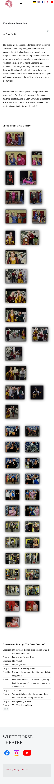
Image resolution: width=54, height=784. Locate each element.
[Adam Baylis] (12, 479)
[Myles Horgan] (12, 510)
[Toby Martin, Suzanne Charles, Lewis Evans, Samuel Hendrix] (12, 411)
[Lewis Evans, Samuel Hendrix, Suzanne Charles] (16, 334)
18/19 (6, 709)
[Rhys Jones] (10, 177)
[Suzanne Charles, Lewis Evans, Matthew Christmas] (16, 373)
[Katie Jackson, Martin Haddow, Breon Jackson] (12, 542)
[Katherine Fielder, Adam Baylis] (32, 479)
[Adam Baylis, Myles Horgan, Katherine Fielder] (32, 494)
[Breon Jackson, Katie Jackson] (32, 542)
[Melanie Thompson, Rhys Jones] (16, 216)
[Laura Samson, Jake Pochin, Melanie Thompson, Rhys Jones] (28, 177)
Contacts (24, 769)
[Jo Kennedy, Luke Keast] (32, 606)
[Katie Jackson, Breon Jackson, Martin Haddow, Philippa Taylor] (12, 590)
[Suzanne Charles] (10, 237)
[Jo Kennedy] (12, 622)
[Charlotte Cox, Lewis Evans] (30, 237)
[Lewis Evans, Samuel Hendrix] (16, 315)
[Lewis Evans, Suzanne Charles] (16, 276)
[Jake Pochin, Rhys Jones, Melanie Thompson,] (36, 158)
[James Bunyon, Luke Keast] (12, 606)
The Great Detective (15, 23)
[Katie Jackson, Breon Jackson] (32, 574)
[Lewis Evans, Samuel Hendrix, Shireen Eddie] (14, 353)
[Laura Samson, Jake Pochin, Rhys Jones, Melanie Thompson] (15, 197)
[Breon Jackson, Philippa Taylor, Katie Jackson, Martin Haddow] (32, 590)
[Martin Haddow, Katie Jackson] (32, 526)
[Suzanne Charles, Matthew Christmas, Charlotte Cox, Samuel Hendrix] (15, 392)
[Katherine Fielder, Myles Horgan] (12, 463)
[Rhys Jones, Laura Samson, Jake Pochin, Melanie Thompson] (36, 197)
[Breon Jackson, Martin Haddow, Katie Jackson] (12, 558)
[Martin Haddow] (12, 526)
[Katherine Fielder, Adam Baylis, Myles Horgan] (32, 431)
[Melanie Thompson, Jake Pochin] (15, 158)
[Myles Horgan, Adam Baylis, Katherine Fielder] (12, 494)
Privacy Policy (12, 769)
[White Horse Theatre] (9, 3)
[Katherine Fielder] (12, 447)
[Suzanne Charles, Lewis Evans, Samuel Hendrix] (40, 334)
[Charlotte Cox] (37, 392)
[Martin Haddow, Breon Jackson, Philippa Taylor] (12, 574)
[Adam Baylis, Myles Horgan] (12, 431)
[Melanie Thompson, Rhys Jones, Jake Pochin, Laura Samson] (39, 216)
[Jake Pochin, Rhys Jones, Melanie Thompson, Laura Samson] (15, 139)
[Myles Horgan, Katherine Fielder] (32, 463)
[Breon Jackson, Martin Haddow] (32, 558)
